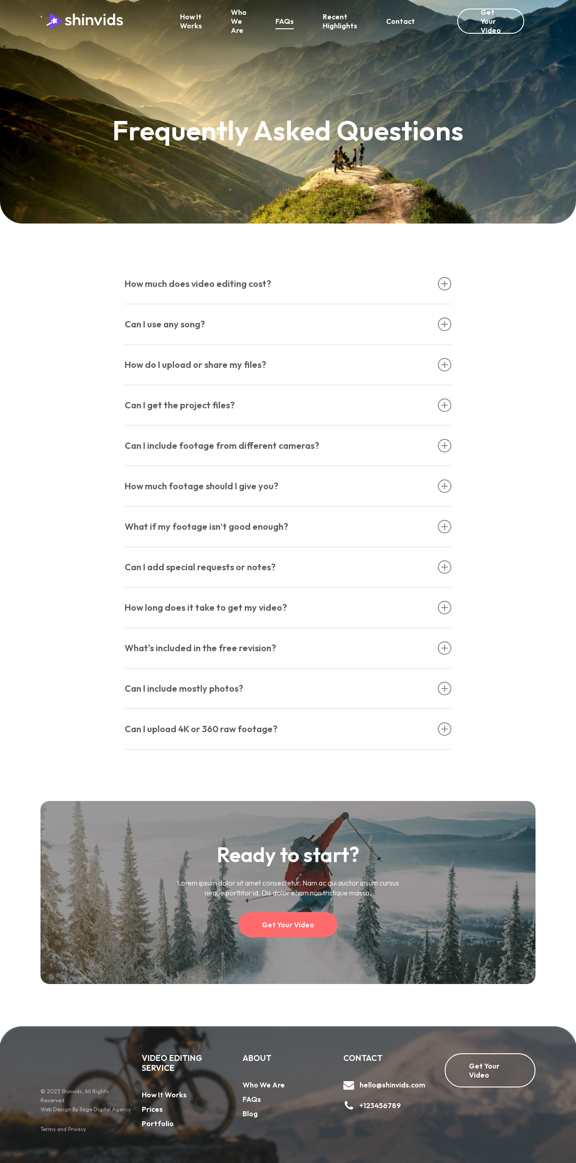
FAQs (252, 1099)
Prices (152, 1109)
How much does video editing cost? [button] (198, 283)
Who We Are (264, 1084)
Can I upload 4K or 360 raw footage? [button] (201, 728)
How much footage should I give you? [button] (201, 486)
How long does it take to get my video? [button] (206, 607)
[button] (288, 924)
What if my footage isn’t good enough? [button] (206, 526)
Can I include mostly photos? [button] (184, 688)
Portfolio (158, 1123)
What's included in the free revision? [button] (200, 647)
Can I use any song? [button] (165, 324)
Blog (250, 1113)
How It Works (164, 1094)
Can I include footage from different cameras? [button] (222, 445)
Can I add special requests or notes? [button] (200, 567)
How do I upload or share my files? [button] (195, 364)
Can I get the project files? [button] (179, 405)
